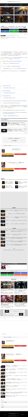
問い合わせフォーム (23, 414)
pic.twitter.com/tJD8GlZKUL (7, 90)
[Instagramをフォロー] (7, 266)
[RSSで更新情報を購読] (9, 266)
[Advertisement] (14, 45)
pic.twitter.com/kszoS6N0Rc (17, 61)
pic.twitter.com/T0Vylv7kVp (6, 85)
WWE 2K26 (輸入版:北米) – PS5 (10, 340)
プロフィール (4, 414)
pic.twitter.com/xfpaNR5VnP (10, 113)
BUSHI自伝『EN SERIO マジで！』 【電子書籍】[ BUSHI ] (16, 162)
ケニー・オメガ (8, 35)
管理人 (7, 265)
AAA (11, 35)
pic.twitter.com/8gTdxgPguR (22, 100)
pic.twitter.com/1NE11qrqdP (7, 95)
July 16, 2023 (17, 63)
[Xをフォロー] (6, 266)
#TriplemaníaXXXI (10, 61)
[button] (23, 31)
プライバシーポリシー (14, 414)
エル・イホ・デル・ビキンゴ (16, 35)
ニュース (4, 35)
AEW (1, 35)
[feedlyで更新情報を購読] (8, 266)
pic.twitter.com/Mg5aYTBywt (16, 66)
